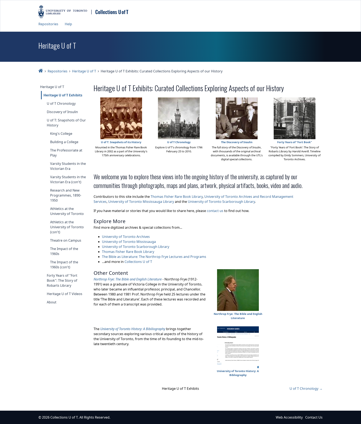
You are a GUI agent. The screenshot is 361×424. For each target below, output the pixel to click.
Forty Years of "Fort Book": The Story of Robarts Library (62, 280)
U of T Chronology (61, 103)
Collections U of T (138, 261)
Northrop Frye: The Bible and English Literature (128, 279)
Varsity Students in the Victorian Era (68, 166)
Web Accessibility (289, 417)
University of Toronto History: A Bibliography (238, 373)
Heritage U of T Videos (64, 294)
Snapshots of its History (125, 142)
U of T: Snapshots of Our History (66, 122)
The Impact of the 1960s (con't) (64, 264)
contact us (215, 210)
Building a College (64, 142)
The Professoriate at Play (66, 153)
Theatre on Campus (65, 240)
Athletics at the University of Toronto (67, 211)
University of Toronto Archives (126, 236)
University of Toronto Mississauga (129, 241)
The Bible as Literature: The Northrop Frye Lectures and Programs (154, 256)
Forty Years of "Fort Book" (294, 142)
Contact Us (314, 417)
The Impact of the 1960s (64, 251)
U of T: (105, 142)
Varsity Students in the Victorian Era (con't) (68, 179)
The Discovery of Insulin (236, 142)
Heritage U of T (84, 71)
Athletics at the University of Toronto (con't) (67, 227)
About (51, 302)
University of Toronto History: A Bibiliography (132, 329)
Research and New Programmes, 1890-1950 (65, 195)
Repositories (48, 24)
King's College (61, 133)
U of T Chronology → (306, 388)
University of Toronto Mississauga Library (141, 201)
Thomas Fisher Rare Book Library (177, 196)
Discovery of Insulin (62, 112)
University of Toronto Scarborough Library (221, 201)
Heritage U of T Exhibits (62, 95)
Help (68, 24)
